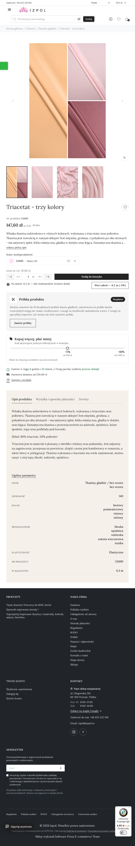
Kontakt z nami (79, 655)
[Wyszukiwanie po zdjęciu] (79, 19)
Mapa (73, 646)
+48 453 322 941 (99, 717)
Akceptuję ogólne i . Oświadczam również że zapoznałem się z (35, 780)
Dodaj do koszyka (92, 276)
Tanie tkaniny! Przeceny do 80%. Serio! (28, 605)
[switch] (123, 832)
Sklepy (74, 664)
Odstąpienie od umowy (83, 614)
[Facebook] (82, 731)
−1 (10, 276)
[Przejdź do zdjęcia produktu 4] (92, 182)
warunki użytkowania (37, 775)
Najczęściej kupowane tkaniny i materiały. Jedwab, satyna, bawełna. (35, 616)
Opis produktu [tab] (22, 399)
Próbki (74, 637)
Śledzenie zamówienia (19, 689)
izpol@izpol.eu (86, 723)
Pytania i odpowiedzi (82, 641)
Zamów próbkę (22, 323)
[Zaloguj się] (111, 19)
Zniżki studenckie (80, 650)
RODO (74, 632)
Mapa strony (77, 660)
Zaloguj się (12, 693)
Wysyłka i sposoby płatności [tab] (55, 399)
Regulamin (76, 627)
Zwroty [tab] (84, 399)
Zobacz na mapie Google (84, 711)
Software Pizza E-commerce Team (77, 836)
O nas (73, 618)
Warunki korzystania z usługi (102, 831)
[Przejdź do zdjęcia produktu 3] (67, 182)
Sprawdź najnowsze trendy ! (22, 609)
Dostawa (75, 605)
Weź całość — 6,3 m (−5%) (110, 285)
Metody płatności (80, 623)
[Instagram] (73, 731)
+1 (47, 276)
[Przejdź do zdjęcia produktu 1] (16, 182)
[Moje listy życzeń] (119, 19)
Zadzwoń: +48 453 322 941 (18, 2)
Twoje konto (15, 681)
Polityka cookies (79, 609)
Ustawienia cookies (87, 814)
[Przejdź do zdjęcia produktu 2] (42, 182)
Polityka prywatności (76, 831)
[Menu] (129, 808)
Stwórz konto (14, 698)
